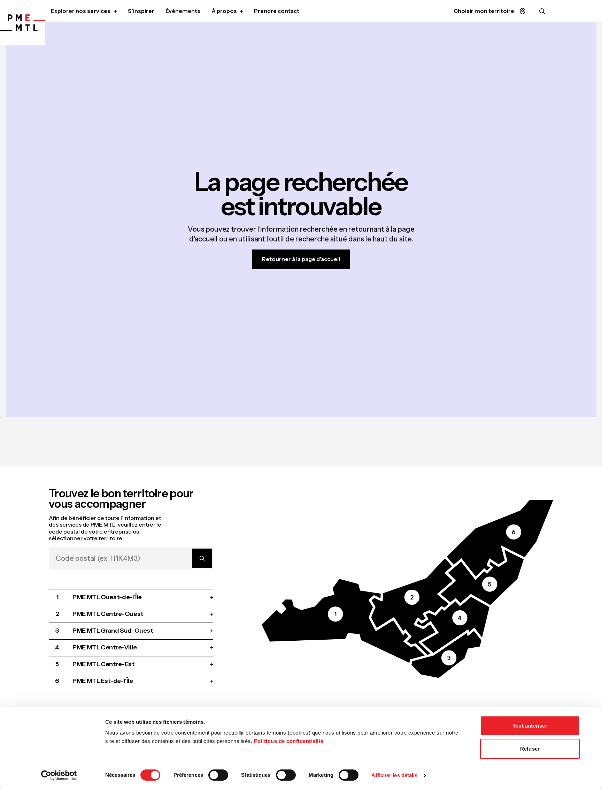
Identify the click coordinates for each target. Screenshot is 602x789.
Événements (182, 10)
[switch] (218, 775)
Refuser (530, 749)
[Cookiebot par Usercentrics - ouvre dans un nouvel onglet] (59, 775)
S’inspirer (141, 10)
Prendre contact (276, 10)
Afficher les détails (394, 775)
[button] (343, 621)
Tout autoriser (529, 726)
